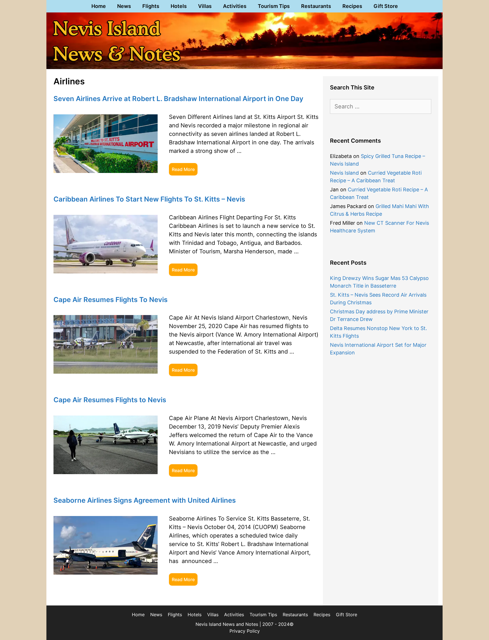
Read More (183, 169)
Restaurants (316, 6)
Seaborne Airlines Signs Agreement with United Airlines (144, 500)
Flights (150, 6)
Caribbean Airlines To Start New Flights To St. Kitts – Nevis (149, 199)
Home (98, 6)
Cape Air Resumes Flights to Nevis (109, 400)
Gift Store (386, 6)
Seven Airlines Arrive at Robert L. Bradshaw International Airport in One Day (178, 99)
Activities (234, 6)
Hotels (179, 6)
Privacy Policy (245, 631)
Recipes (352, 6)
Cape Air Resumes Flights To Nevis (110, 300)
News (124, 6)
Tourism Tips (274, 6)
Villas (205, 6)
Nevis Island (344, 173)
